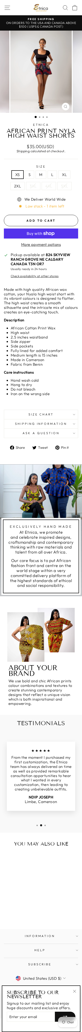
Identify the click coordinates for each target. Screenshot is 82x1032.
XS (17, 174)
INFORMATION (40, 936)
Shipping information (41, 423)
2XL (17, 186)
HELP (39, 950)
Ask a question (41, 433)
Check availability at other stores (35, 276)
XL (64, 174)
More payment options (41, 244)
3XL (33, 186)
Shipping (23, 151)
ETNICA (41, 124)
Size (41, 166)
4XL (48, 186)
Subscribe (40, 964)
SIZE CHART (41, 414)
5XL (64, 186)
